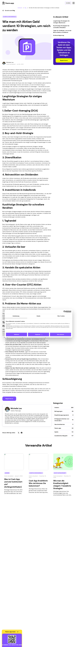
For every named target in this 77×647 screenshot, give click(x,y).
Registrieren (9, 398)
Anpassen (37, 334)
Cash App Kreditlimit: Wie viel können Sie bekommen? (38, 483)
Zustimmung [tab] (16, 316)
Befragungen (58, 411)
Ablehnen (16, 334)
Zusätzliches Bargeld (9, 16)
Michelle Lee (9, 62)
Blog (25, 7)
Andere (57, 407)
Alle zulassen (60, 334)
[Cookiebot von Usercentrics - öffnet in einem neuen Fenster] (64, 312)
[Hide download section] (18, 632)
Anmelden (68, 3)
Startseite (20, 7)
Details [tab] (38, 316)
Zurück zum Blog (10, 10)
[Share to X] (18, 433)
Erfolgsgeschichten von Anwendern (62, 419)
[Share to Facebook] (21, 433)
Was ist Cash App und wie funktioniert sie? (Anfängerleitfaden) (13, 483)
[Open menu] (73, 3)
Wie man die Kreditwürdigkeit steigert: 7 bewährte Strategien (62, 485)
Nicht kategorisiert (60, 473)
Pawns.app (58, 428)
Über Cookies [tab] (61, 316)
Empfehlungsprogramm (62, 415)
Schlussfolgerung (58, 35)
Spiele (56, 432)
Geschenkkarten (60, 424)
